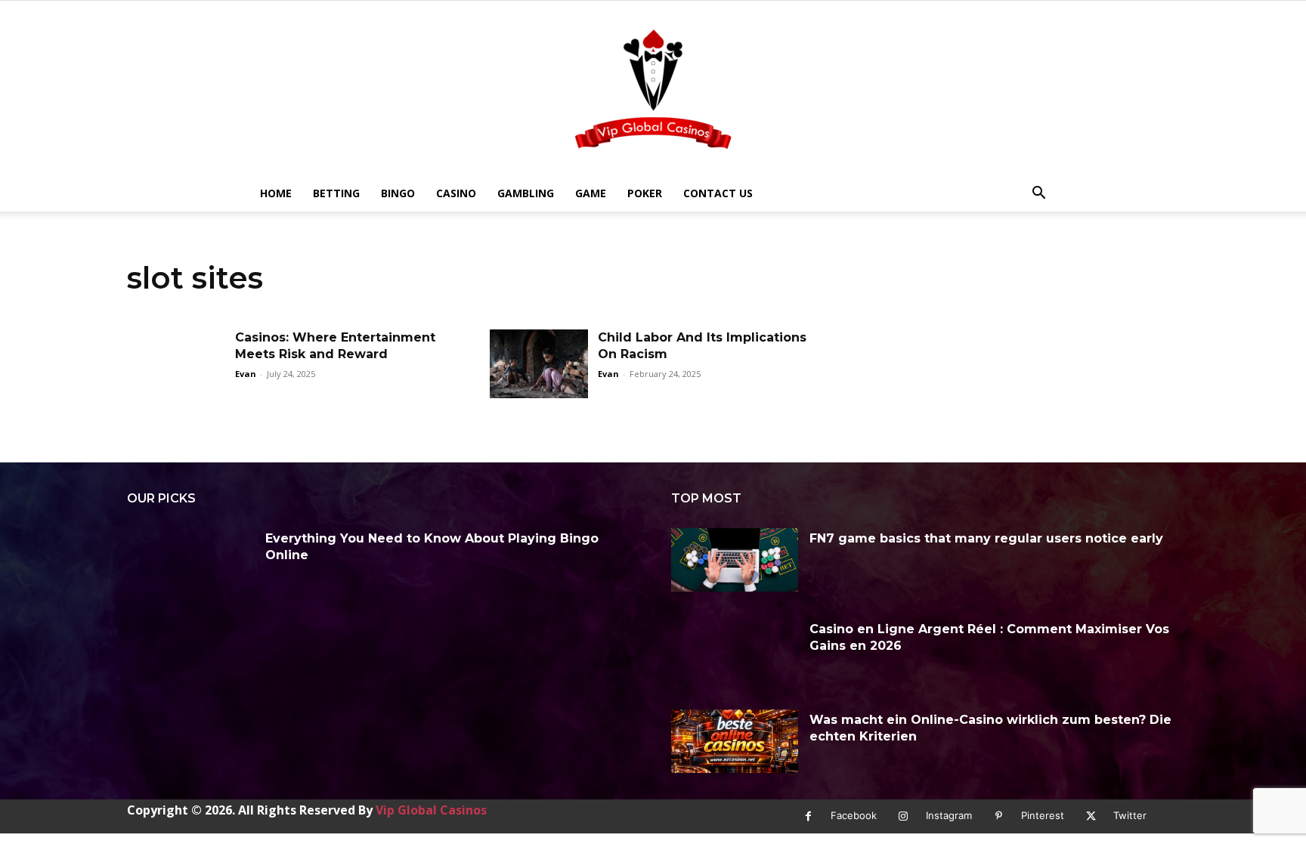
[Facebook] (808, 816)
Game (590, 193)
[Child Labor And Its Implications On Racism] (539, 363)
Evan (245, 373)
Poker (644, 193)
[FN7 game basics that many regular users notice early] (734, 560)
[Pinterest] (999, 816)
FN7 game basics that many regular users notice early (986, 538)
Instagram (949, 815)
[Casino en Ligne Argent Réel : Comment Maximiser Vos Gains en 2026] (734, 650)
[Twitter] (1091, 816)
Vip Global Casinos (431, 810)
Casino (456, 193)
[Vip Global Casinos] (653, 88)
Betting (336, 193)
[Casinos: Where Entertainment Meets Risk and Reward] (176, 363)
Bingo (398, 193)
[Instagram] (903, 816)
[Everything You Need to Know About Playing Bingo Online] (190, 560)
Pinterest (1042, 815)
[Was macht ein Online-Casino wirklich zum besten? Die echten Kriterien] (734, 741)
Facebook (854, 815)
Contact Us (718, 193)
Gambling (525, 193)
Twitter (1130, 815)
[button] (1038, 194)
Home (276, 193)
